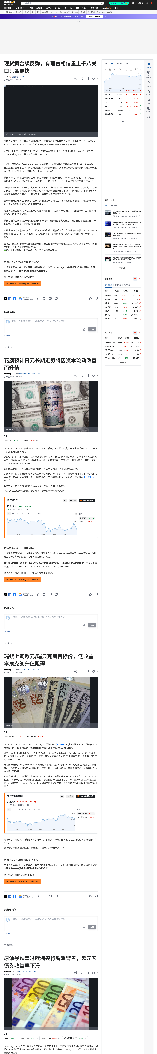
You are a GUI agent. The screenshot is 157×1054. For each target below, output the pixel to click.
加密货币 (67, 12)
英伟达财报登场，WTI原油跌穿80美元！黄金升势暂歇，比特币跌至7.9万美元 (127, 223)
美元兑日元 (88, 477)
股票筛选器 (94, 8)
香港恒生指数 (109, 98)
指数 (112, 64)
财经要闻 (26, 12)
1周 (13, 514)
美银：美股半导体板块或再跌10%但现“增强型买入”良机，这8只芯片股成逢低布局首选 (127, 246)
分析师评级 (91, 12)
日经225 (107, 102)
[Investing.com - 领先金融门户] (9, 3)
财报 (98, 12)
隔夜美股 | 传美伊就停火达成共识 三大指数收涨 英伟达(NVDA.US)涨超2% (127, 259)
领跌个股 (127, 285)
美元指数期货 (109, 114)
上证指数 (108, 90)
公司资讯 (75, 12)
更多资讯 (122, 268)
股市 (33, 12)
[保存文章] (81, 78)
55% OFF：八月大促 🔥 (119, 3)
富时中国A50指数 (110, 94)
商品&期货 (45, 12)
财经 (60, 12)
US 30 (107, 106)
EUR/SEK (61, 744)
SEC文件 (110, 12)
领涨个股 (118, 285)
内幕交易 (82, 12)
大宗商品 (120, 64)
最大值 (39, 514)
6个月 (24, 514)
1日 (9, 514)
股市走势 (108, 278)
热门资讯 (18, 12)
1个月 (18, 514)
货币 (106, 64)
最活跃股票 (108, 285)
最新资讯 (9, 12)
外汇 (38, 12)
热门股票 (108, 332)
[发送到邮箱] (50, 298)
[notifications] (147, 3)
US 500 (107, 110)
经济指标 (54, 12)
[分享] (75, 78)
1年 (29, 514)
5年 (34, 514)
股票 (127, 64)
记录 (103, 12)
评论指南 (7, 336)
